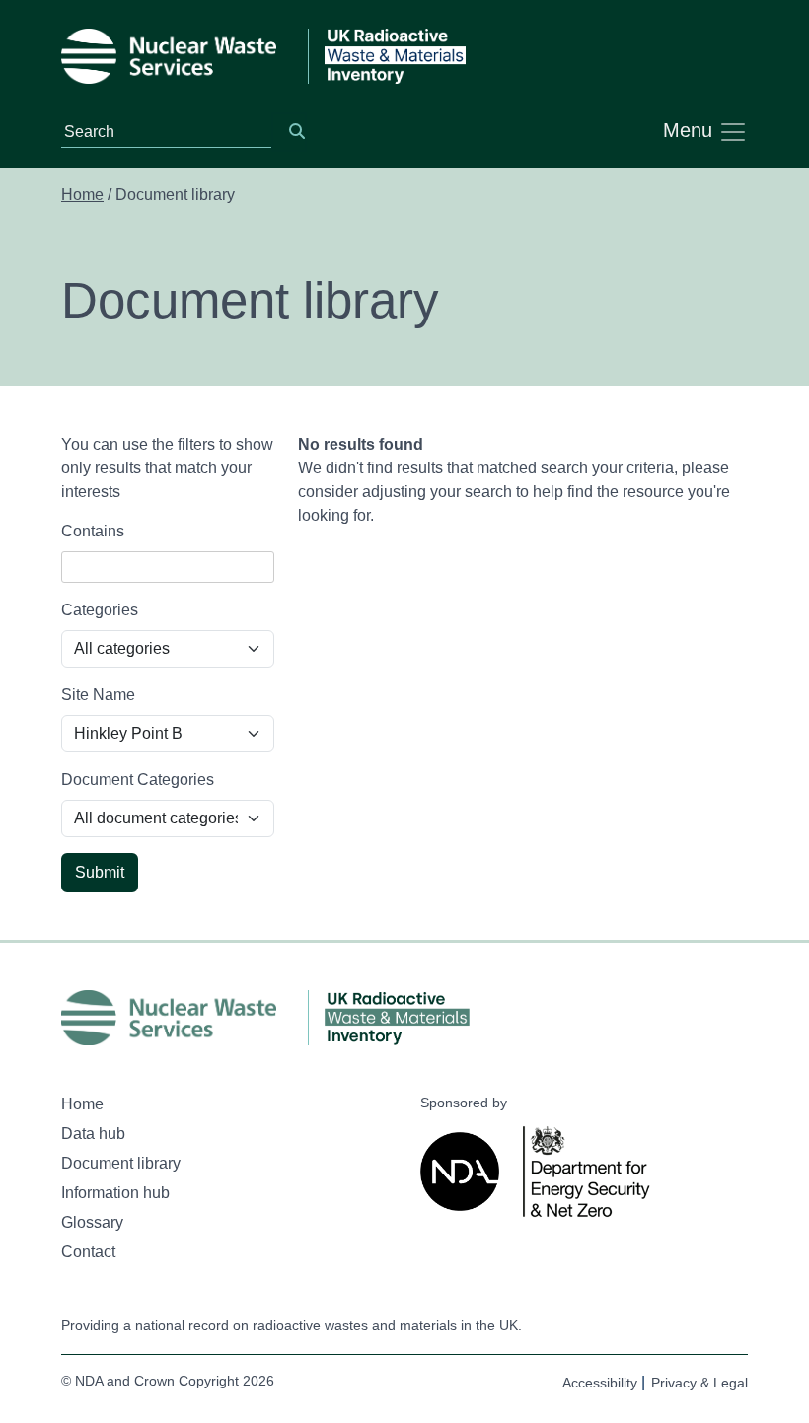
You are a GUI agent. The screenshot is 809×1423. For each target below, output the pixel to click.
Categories (99, 610)
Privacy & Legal (699, 1382)
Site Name (98, 694)
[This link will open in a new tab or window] (463, 1171)
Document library (121, 1163)
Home (82, 194)
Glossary (92, 1222)
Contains (92, 531)
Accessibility (599, 1382)
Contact (88, 1252)
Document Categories (137, 779)
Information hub (115, 1192)
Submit (99, 872)
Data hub (93, 1133)
